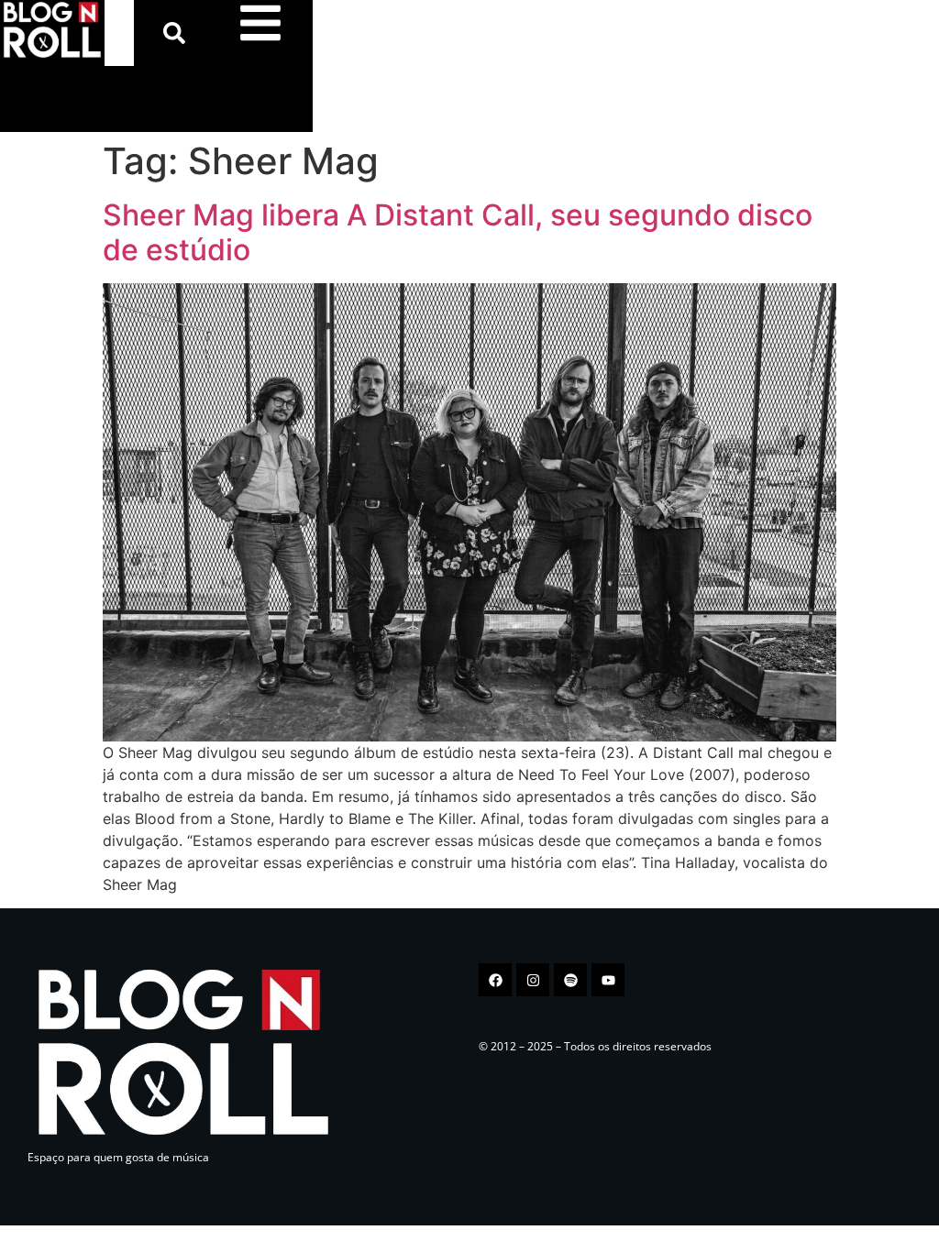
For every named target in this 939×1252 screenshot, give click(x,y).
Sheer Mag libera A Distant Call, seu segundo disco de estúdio (457, 232)
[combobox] (119, 33)
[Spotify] (570, 979)
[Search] (178, 33)
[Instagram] (532, 979)
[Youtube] (607, 979)
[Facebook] (495, 979)
